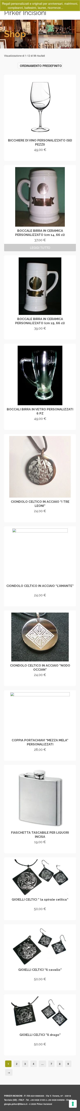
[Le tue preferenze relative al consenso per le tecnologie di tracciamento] (73, 1104)
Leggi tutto (40, 247)
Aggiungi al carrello (40, 157)
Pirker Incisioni (25, 12)
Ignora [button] (68, 8)
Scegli (40, 682)
